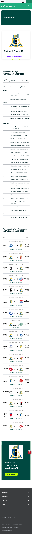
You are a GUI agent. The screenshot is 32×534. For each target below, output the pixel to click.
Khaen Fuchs (14, 176)
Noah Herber (14, 159)
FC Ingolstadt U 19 (27, 403)
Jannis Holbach (15, 142)
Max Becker (14, 111)
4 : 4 (16, 335)
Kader (5, 79)
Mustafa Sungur (15, 188)
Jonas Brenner (14, 149)
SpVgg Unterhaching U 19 (26, 302)
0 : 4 (16, 403)
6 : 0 (16, 313)
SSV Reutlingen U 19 (6, 392)
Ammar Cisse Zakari (16, 202)
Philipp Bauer (14, 152)
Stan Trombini (14, 162)
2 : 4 (16, 257)
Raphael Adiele (15, 207)
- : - (16, 324)
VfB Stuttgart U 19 (27, 358)
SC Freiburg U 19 (5, 268)
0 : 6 (16, 358)
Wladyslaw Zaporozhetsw (18, 183)
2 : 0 (16, 392)
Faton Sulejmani (15, 156)
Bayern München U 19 (26, 279)
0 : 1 (16, 302)
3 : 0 (16, 246)
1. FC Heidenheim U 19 (5, 415)
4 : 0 (16, 268)
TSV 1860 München (5, 290)
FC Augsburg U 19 (27, 257)
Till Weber (13, 169)
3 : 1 (16, 290)
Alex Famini (14, 173)
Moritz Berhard (15, 114)
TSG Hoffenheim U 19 (26, 335)
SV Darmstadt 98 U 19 (5, 246)
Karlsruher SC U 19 (5, 313)
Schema (13, 249)
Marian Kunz (14, 195)
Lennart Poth (14, 198)
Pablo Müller (14, 179)
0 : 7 (16, 426)
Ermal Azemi (14, 106)
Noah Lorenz (14, 210)
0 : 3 (16, 381)
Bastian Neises (14, 127)
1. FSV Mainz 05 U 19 (26, 426)
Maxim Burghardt (15, 145)
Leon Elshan (14, 217)
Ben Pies (13, 132)
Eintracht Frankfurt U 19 (27, 381)
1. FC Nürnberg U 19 (5, 369)
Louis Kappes (14, 191)
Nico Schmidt (14, 94)
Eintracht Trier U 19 (27, 245)
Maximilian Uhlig (15, 166)
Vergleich (20, 249)
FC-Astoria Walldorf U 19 (5, 347)
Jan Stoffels (14, 99)
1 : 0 (16, 347)
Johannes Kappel (15, 118)
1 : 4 (16, 279)
